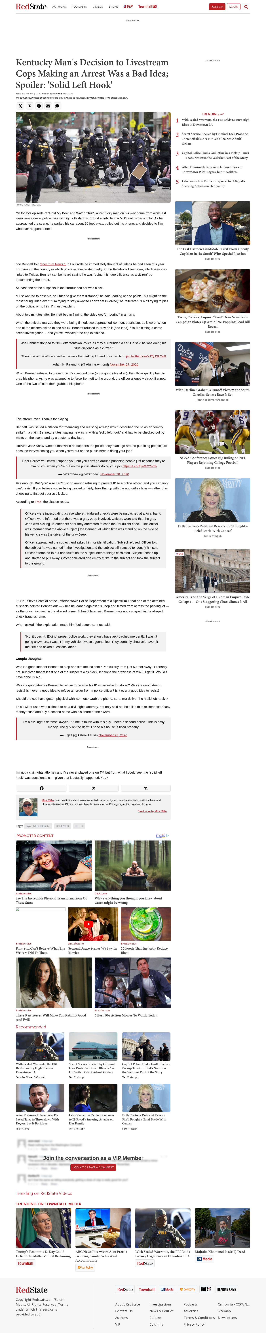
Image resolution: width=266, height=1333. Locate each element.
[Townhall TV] (147, 7)
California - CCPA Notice (234, 1304)
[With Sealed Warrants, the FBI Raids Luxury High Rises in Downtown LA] (40, 1046)
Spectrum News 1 (53, 264)
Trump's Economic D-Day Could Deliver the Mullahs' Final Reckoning (43, 1253)
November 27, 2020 (124, 364)
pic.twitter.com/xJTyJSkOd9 (146, 356)
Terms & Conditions (199, 1317)
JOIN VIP (217, 6)
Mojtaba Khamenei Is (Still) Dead (220, 1251)
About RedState (127, 1304)
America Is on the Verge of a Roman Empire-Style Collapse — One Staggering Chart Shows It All (213, 599)
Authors (59, 6)
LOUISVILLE (63, 826)
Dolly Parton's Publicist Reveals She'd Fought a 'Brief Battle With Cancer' (144, 1119)
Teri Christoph (77, 1077)
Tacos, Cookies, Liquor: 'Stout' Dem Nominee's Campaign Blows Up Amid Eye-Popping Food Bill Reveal (213, 322)
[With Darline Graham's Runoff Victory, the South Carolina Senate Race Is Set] (212, 364)
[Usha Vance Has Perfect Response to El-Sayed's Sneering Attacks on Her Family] (93, 1097)
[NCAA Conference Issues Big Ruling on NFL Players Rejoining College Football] (212, 432)
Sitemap (224, 1311)
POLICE (79, 826)
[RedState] (31, 6)
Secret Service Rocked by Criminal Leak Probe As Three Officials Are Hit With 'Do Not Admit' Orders (92, 1068)
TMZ (38, 502)
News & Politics (161, 1311)
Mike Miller (26, 93)
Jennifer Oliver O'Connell (30, 1077)
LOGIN (233, 6)
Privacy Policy (194, 1324)
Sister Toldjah (129, 1128)
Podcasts (79, 6)
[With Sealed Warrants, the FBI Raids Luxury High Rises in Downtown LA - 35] (163, 1228)
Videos (98, 6)
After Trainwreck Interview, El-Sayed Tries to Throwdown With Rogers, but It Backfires (37, 1119)
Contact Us (124, 1311)
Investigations (160, 1304)
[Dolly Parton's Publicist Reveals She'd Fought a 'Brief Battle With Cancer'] (146, 1097)
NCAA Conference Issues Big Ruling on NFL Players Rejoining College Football (213, 460)
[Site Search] (246, 6)
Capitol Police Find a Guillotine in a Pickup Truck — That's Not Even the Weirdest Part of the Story (146, 1068)
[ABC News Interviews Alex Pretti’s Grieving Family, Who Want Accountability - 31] (103, 1228)
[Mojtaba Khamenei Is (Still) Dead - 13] (222, 1228)
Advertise (191, 1311)
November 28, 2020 (114, 474)
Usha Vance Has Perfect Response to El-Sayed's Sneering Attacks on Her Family (91, 1119)
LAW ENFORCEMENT (38, 826)
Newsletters (227, 1317)
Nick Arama (22, 1128)
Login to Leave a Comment (93, 1167)
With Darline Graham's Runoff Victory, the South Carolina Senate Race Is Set (213, 392)
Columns (156, 1324)
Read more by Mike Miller (152, 811)
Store (113, 6)
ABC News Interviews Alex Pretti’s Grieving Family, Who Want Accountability (101, 1256)
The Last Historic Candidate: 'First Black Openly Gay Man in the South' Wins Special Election (213, 251)
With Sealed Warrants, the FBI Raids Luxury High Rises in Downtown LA (36, 1068)
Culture (155, 1317)
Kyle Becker (212, 259)
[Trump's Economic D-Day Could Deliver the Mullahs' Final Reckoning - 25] (43, 1228)
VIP (117, 1324)
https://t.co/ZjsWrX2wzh (140, 466)
